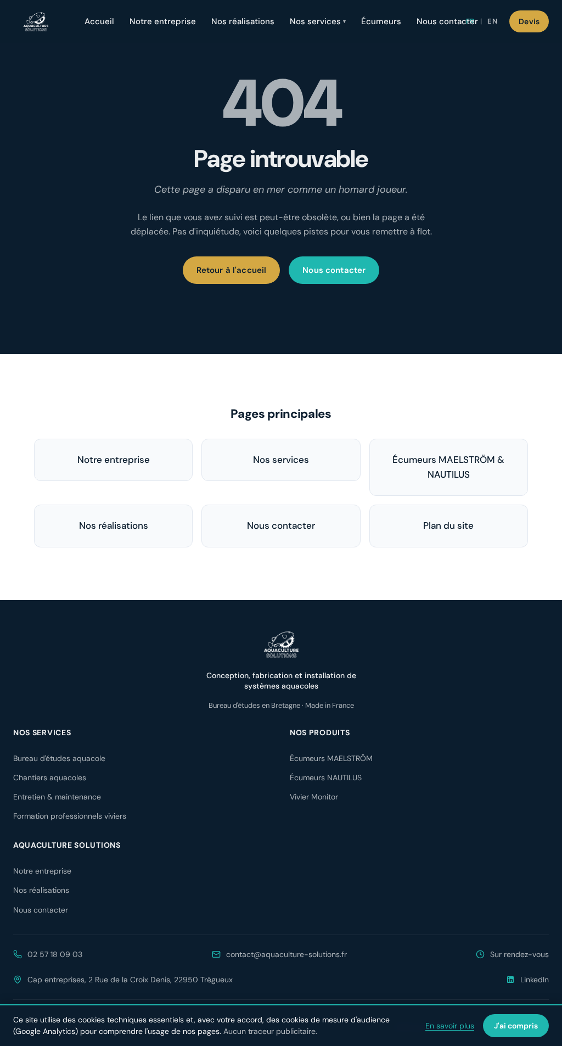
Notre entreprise (163, 21)
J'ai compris (516, 1026)
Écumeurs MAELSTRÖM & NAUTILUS (448, 467)
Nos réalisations (242, 21)
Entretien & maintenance (57, 797)
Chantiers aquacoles (49, 777)
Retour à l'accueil (231, 270)
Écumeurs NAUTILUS (326, 777)
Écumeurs (381, 21)
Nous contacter (447, 21)
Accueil (99, 21)
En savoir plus (449, 1026)
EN (492, 21)
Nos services (318, 21)
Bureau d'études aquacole (59, 758)
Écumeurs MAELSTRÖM (331, 758)
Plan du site (448, 525)
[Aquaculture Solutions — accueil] (35, 21)
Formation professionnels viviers (69, 816)
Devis (529, 21)
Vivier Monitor (314, 797)
